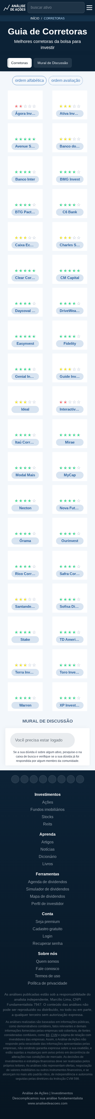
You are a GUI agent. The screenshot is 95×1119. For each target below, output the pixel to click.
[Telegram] (43, 779)
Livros (47, 864)
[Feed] (71, 779)
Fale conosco (47, 969)
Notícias (47, 849)
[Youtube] (52, 779)
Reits (47, 824)
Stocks (47, 817)
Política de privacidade (47, 983)
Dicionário (48, 857)
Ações (47, 802)
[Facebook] (24, 779)
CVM (54, 1035)
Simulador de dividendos (47, 889)
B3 (47, 1035)
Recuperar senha (48, 943)
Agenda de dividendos (47, 882)
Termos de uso (47, 976)
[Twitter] (34, 779)
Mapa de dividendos (47, 896)
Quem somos (47, 961)
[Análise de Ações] (15, 7)
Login (47, 936)
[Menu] (88, 7)
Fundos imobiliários (47, 809)
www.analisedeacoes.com (47, 1103)
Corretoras (19, 63)
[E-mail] (80, 779)
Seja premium (48, 922)
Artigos (47, 842)
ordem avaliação (65, 80)
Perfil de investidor (47, 904)
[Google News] (61, 779)
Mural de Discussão (53, 63)
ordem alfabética (29, 80)
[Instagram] (15, 779)
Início (34, 18)
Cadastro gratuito (47, 929)
